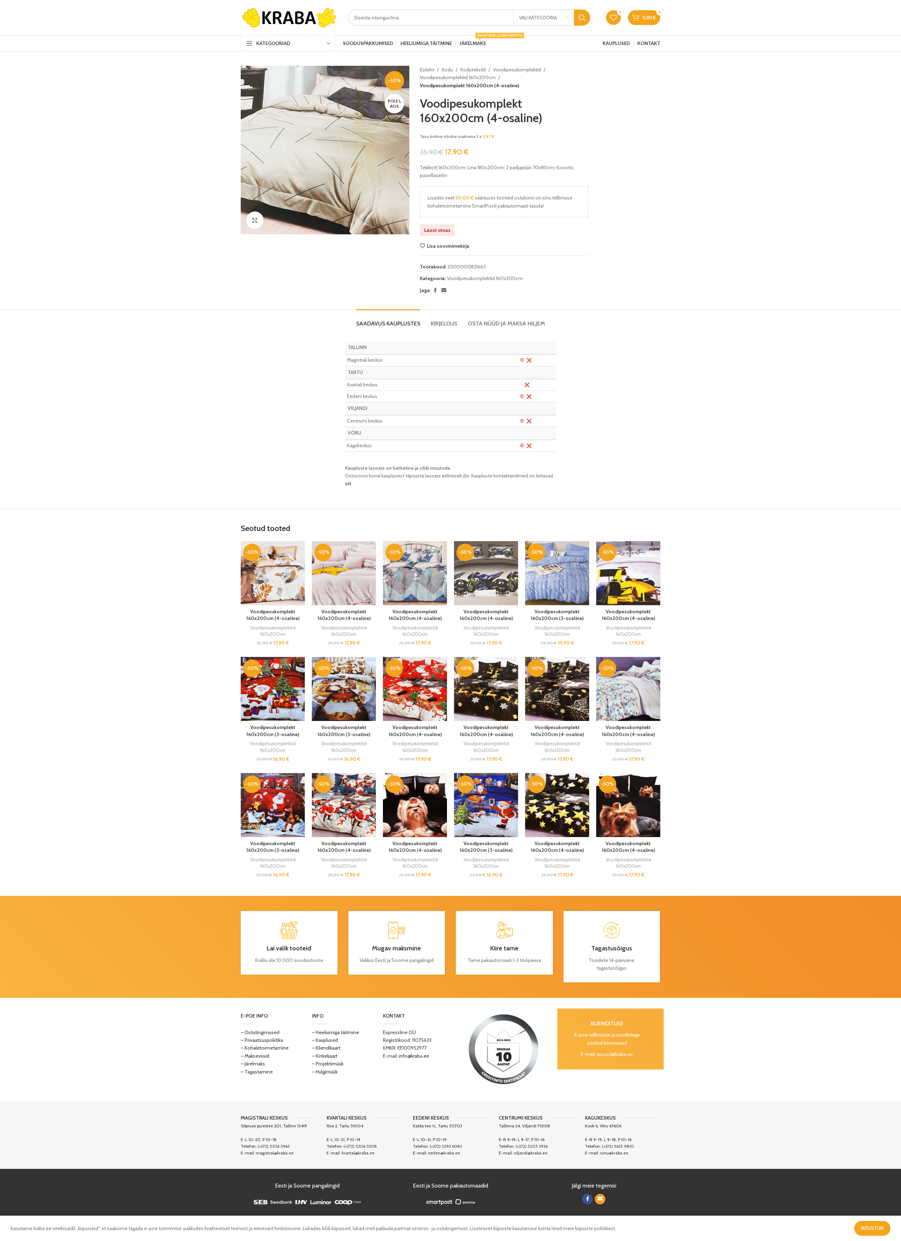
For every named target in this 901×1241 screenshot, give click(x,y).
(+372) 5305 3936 (532, 1146)
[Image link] (503, 1048)
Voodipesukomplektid (517, 70)
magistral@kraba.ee (275, 1152)
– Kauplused (325, 1040)
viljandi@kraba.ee (530, 1152)
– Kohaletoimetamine (265, 1048)
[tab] (388, 320)
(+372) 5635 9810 (618, 1146)
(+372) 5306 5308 (360, 1146)
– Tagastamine (257, 1072)
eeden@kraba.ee (444, 1152)
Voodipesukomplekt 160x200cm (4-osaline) (273, 615)
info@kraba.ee (414, 1056)
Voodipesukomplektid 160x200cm (458, 77)
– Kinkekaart (325, 1056)
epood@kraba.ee (615, 1054)
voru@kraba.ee (614, 1152)
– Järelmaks (253, 1063)
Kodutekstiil (473, 70)
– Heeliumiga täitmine (335, 1032)
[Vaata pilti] (255, 220)
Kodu (447, 70)
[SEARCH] (582, 18)
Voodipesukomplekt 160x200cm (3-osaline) (557, 615)
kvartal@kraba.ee (358, 1152)
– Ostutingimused (260, 1032)
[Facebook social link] (435, 290)
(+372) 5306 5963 (274, 1146)
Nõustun (872, 1228)
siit (348, 483)
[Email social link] (443, 290)
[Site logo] (289, 17)
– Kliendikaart (326, 1048)
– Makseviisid (255, 1056)
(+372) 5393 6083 (446, 1146)
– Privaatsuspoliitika (262, 1040)
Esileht (427, 70)
